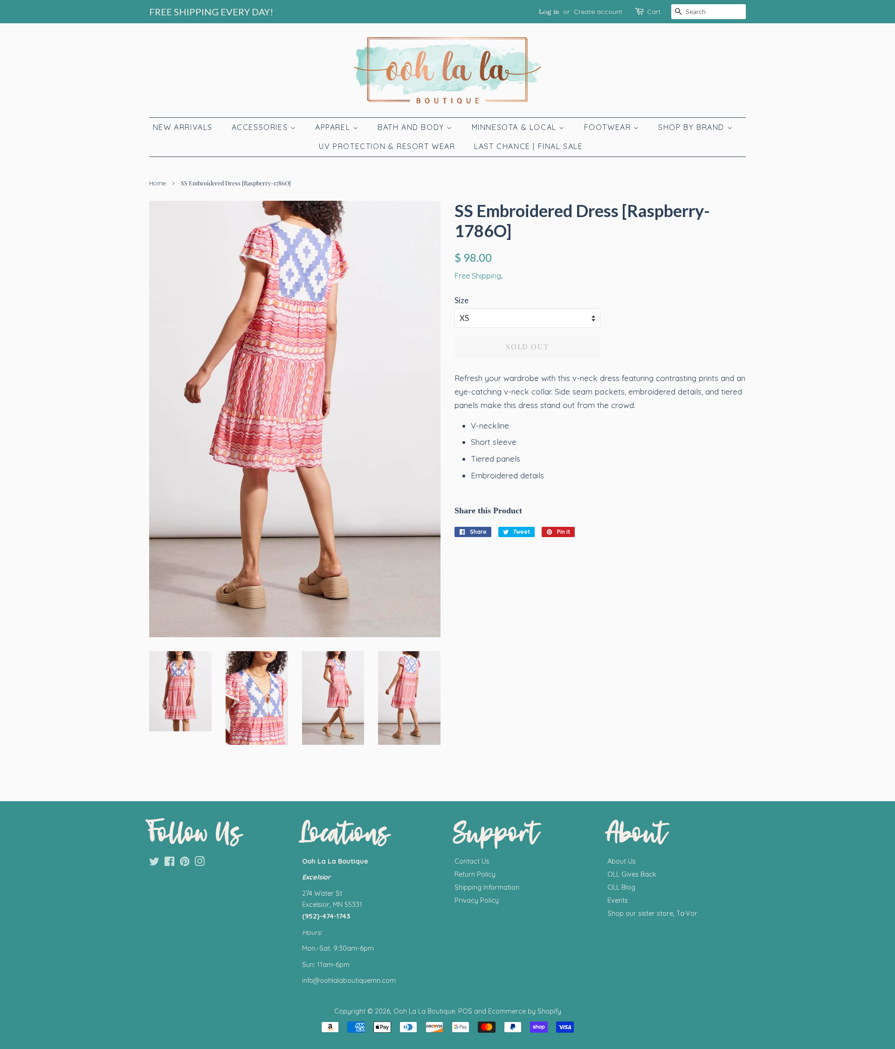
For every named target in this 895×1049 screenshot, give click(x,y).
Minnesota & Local (515, 127)
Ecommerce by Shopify (524, 1011)
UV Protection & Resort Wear (387, 146)
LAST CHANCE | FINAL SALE (528, 146)
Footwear (608, 127)
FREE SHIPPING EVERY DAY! (211, 11)
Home (157, 183)
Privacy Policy (476, 900)
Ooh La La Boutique (424, 1011)
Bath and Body (412, 127)
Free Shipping (477, 275)
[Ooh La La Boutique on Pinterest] (184, 863)
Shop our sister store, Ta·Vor (652, 913)
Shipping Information (486, 887)
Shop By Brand (692, 127)
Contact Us (471, 861)
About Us (621, 861)
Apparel (334, 127)
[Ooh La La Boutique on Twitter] (154, 863)
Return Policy (475, 874)
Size (461, 300)
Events (617, 900)
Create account (598, 11)
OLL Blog (621, 887)
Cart (654, 11)
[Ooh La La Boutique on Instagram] (199, 863)
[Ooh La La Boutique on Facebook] (169, 863)
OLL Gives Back (631, 874)
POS (465, 1011)
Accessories (261, 127)
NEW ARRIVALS (183, 127)
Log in (549, 11)
